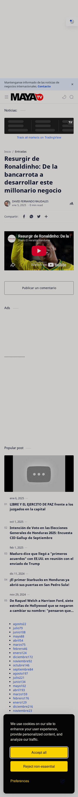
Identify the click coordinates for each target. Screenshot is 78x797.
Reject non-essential (39, 766)
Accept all (39, 752)
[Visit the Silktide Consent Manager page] (62, 781)
